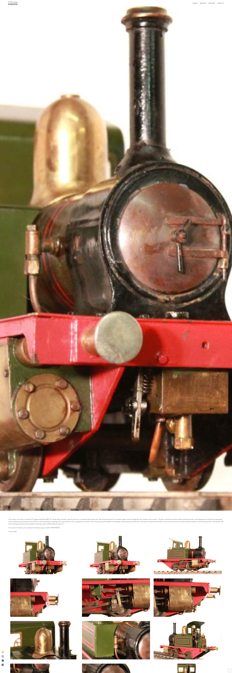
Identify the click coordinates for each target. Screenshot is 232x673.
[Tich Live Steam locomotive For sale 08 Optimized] (116, 640)
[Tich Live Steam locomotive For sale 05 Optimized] (116, 597)
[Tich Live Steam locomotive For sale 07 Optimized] (44, 640)
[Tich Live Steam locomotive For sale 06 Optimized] (188, 597)
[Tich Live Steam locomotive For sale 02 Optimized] (116, 555)
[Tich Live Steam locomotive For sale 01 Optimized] (44, 555)
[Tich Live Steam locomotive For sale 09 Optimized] (188, 640)
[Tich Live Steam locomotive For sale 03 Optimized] (188, 555)
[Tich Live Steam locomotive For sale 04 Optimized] (44, 597)
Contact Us (220, 3)
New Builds (203, 3)
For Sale (195, 3)
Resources (212, 3)
